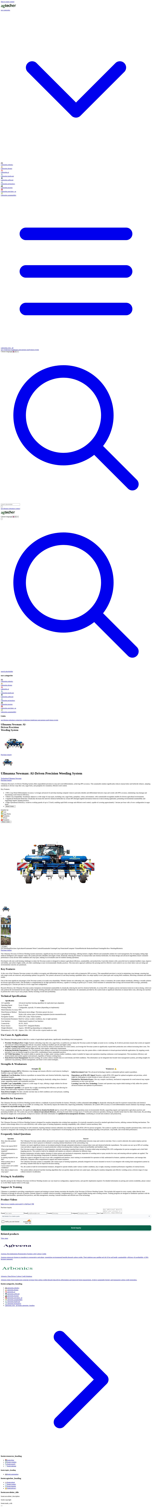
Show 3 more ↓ (10, 806)
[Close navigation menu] (1, 519)
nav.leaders (12, 350)
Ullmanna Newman (15, 778)
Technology (5, 778)
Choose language (6, 351)
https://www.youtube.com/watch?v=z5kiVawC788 (17, 1204)
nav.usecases (20, 350)
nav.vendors (5, 350)
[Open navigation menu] (1, 507)
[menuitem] (76, 164)
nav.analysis (28, 350)
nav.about (9, 508)
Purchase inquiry (6, 755)
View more (4, 1238)
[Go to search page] (76, 502)
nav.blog (3, 508)
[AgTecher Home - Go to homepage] (8, 8)
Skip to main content (7, 2)
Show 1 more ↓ (6, 822)
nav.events (35, 350)
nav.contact (16, 508)
